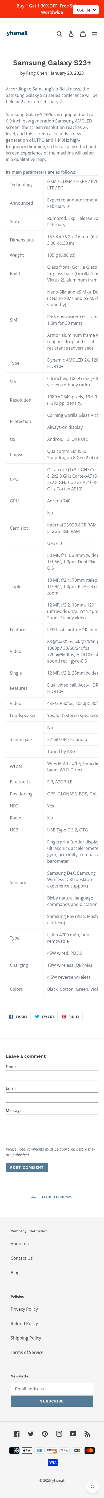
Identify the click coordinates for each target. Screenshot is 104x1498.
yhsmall (58, 1480)
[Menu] (95, 33)
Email (11, 1088)
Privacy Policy (24, 1309)
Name (11, 1066)
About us (20, 1244)
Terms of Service (27, 1352)
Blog (15, 1272)
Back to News (56, 1197)
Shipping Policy (26, 1338)
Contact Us (22, 1258)
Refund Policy (24, 1323)
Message (14, 1110)
